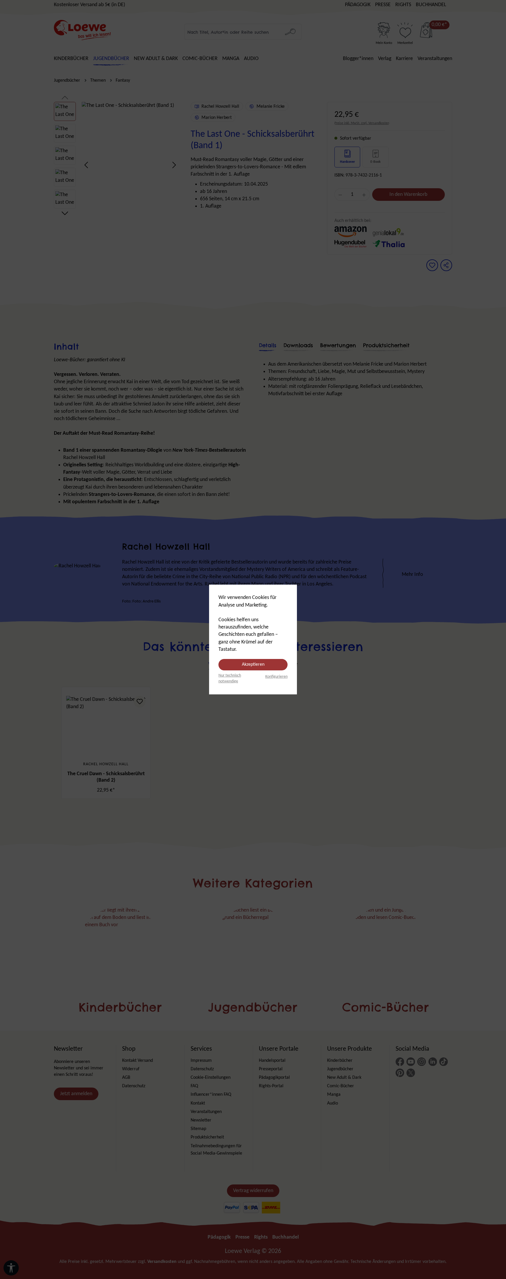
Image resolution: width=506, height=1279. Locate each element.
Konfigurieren (276, 676)
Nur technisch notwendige (229, 678)
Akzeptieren (253, 664)
